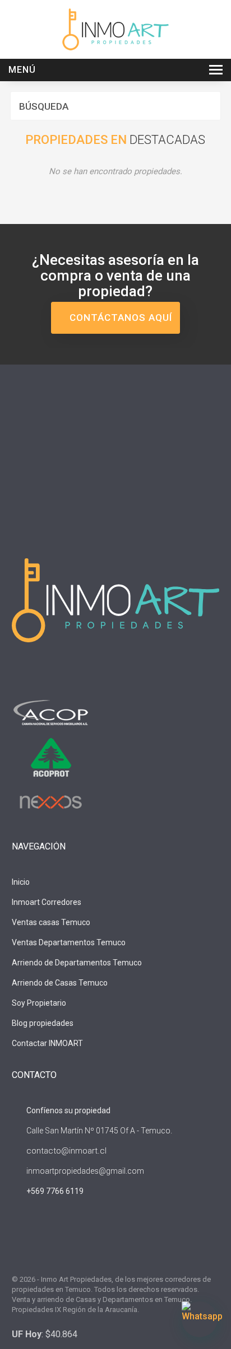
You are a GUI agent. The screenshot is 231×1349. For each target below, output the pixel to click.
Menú (22, 69)
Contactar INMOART (47, 1043)
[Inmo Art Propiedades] (115, 29)
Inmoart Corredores (46, 902)
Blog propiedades (42, 1023)
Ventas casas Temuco (51, 922)
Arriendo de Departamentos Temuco (77, 962)
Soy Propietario (39, 1002)
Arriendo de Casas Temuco (60, 982)
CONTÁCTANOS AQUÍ (119, 317)
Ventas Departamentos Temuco (69, 942)
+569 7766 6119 (55, 1191)
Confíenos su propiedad (67, 1110)
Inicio (21, 881)
